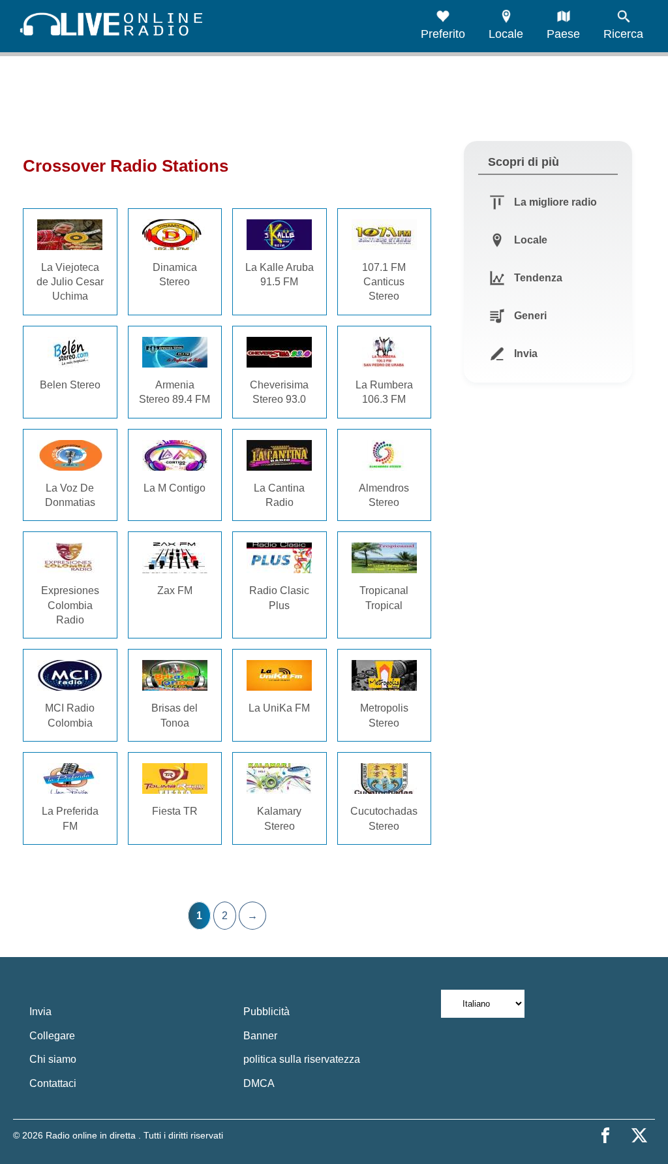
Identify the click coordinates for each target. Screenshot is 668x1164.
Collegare (52, 1035)
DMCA (259, 1083)
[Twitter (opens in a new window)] (639, 1135)
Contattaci (52, 1083)
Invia (40, 1011)
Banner (260, 1035)
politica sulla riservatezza (301, 1059)
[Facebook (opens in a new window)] (605, 1135)
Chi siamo (52, 1059)
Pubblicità (266, 1011)
